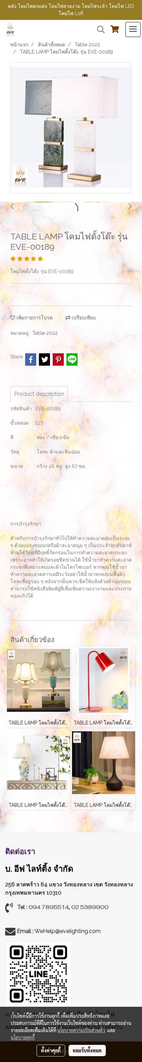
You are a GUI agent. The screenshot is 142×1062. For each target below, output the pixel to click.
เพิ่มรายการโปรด (34, 317)
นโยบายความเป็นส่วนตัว (81, 1030)
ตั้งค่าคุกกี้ (51, 1050)
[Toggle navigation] (133, 29)
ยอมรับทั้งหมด (87, 1050)
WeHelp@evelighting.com (68, 931)
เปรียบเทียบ (83, 317)
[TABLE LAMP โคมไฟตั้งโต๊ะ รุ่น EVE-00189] (71, 128)
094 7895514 (49, 907)
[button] (98, 29)
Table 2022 (45, 333)
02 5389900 (90, 907)
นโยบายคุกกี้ (23, 1037)
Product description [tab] (39, 394)
